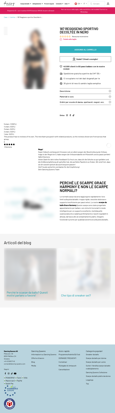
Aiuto (66, 3)
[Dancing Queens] (9, 3)
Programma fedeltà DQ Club (69, 354)
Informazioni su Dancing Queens (43, 354)
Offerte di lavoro (37, 358)
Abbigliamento (36, 3)
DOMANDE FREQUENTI (67, 358)
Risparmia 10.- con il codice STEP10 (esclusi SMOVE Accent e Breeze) (30, 11)
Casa (5, 17)
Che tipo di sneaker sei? (76, 295)
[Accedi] (108, 3)
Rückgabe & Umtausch (67, 366)
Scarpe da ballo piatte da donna (98, 376)
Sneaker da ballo (92, 354)
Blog (33, 362)
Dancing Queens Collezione (96, 372)
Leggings (89, 380)
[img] (9, 144)
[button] (65, 36)
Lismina (12, 17)
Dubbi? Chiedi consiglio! (87, 59)
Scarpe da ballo (24, 3)
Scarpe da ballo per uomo (96, 362)
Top (87, 383)
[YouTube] (15, 373)
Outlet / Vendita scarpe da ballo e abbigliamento (98, 367)
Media (33, 366)
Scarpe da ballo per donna (96, 358)
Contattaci (63, 362)
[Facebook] (70, 115)
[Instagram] (67, 115)
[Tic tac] (73, 115)
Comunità (59, 3)
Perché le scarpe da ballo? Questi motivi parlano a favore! (27, 294)
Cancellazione (64, 369)
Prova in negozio (49, 3)
